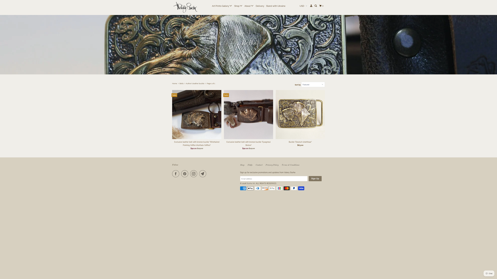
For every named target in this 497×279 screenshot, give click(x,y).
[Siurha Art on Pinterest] (185, 173)
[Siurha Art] (185, 7)
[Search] (316, 5)
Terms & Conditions (290, 165)
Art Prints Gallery (221, 6)
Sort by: (298, 85)
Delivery (260, 6)
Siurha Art (251, 183)
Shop (237, 6)
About (247, 6)
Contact (259, 165)
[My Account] (311, 5)
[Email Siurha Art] (203, 173)
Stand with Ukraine (275, 6)
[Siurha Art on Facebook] (176, 173)
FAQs (250, 165)
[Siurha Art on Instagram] (194, 173)
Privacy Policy (272, 165)
